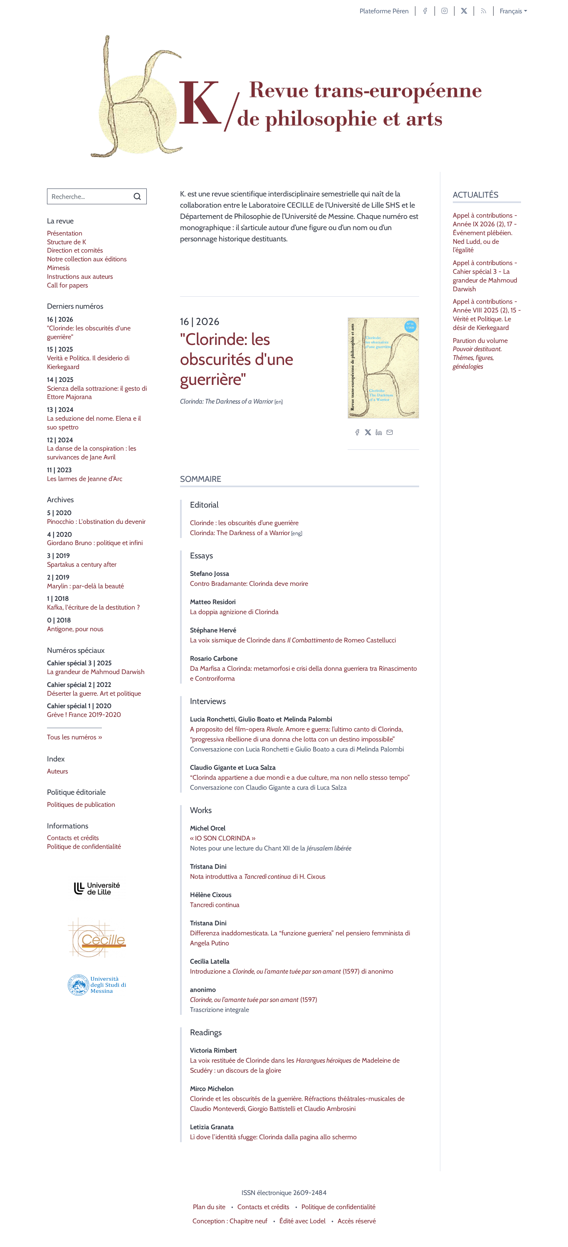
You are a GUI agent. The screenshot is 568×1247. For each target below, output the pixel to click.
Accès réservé (357, 1221)
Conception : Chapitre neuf (230, 1221)
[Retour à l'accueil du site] (284, 97)
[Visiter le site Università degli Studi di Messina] (97, 985)
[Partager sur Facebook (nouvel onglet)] (357, 432)
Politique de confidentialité (84, 846)
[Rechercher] (137, 196)
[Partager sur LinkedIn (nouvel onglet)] (378, 432)
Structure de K (66, 242)
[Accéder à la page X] (464, 11)
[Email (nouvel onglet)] (389, 432)
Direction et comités (75, 250)
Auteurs (57, 771)
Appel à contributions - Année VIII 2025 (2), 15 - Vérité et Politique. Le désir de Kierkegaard (487, 314)
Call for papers (67, 285)
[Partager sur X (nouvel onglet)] (368, 432)
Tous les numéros (71, 737)
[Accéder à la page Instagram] (444, 11)
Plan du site (209, 1207)
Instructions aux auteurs (80, 276)
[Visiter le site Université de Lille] (97, 888)
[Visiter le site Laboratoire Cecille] (97, 937)
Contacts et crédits (73, 838)
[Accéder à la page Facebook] (425, 11)
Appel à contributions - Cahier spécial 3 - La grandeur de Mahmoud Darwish (485, 276)
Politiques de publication (81, 804)
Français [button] (511, 11)
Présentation (64, 233)
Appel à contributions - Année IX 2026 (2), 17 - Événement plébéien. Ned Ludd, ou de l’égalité (485, 232)
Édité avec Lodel (302, 1221)
